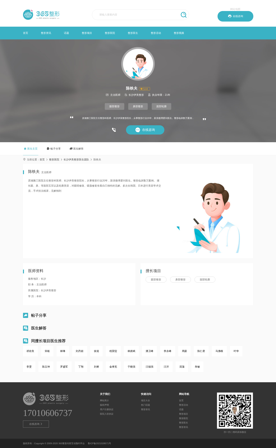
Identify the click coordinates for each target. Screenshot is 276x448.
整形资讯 (46, 33)
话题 (66, 33)
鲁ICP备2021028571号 (99, 443)
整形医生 (133, 33)
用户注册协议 (106, 409)
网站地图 (235, 9)
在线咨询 (36, 424)
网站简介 (104, 400)
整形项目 (87, 33)
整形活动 (156, 33)
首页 (25, 33)
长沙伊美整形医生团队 (76, 159)
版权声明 (104, 405)
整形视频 (179, 33)
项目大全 (145, 400)
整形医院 (110, 33)
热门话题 (145, 405)
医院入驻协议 (106, 414)
